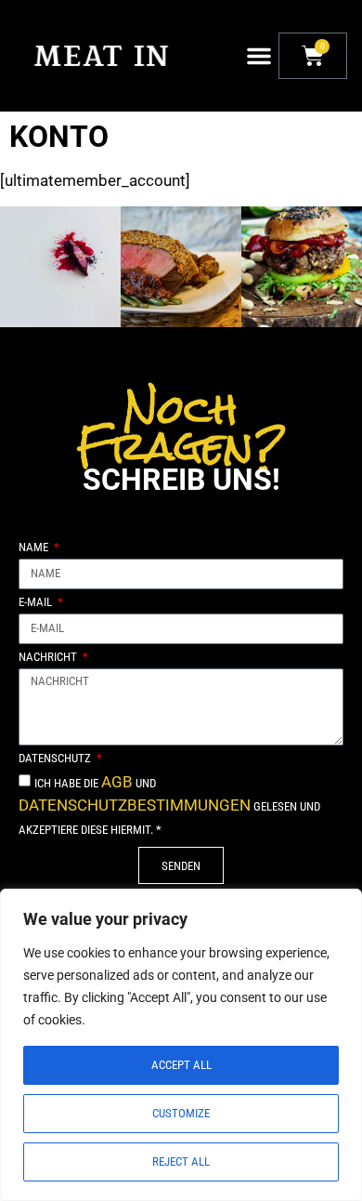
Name (35, 547)
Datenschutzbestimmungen (135, 805)
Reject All (181, 1161)
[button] (258, 55)
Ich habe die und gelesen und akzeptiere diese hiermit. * (169, 806)
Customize (181, 1113)
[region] (181, 1045)
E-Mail (37, 602)
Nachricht (49, 657)
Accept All (181, 1065)
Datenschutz (56, 758)
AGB (117, 781)
